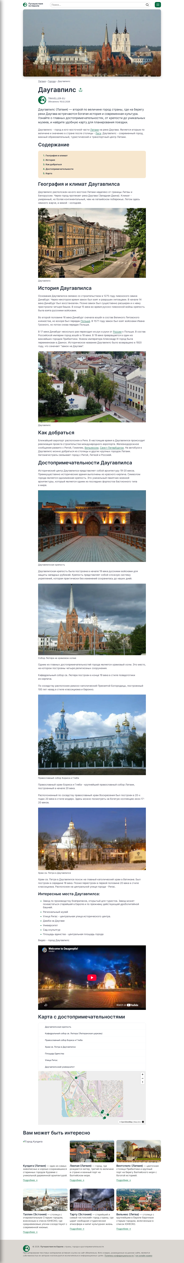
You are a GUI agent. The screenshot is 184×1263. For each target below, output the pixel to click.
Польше (85, 321)
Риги (98, 133)
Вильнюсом (92, 447)
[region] (92, 1098)
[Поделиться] (81, 90)
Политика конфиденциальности (119, 1255)
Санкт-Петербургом (112, 447)
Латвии (94, 129)
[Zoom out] (143, 1078)
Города (52, 81)
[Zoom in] (143, 1074)
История (50, 160)
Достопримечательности (59, 169)
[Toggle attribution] (143, 1121)
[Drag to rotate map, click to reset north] (143, 1082)
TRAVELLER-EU (56, 98)
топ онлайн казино (143, 1255)
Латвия (42, 81)
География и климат (57, 155)
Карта (49, 173)
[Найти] (147, 4)
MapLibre (137, 1122)
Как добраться (54, 164)
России (117, 331)
